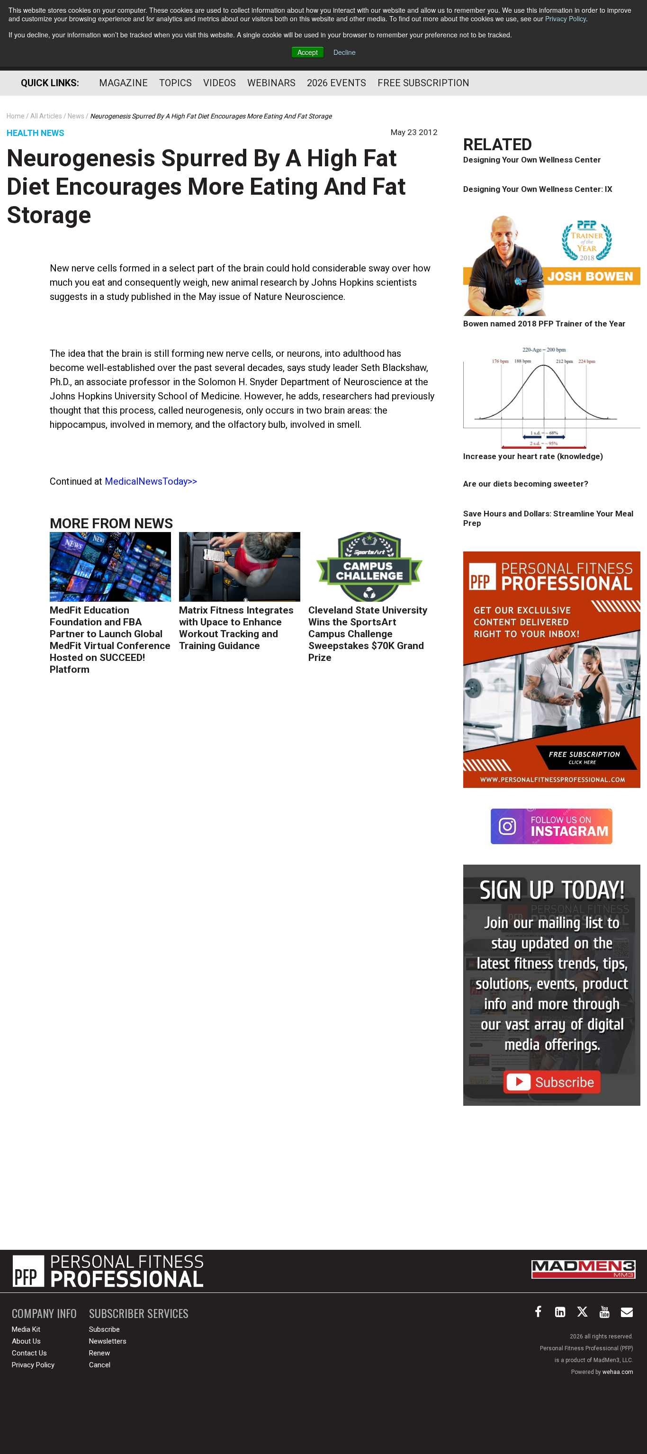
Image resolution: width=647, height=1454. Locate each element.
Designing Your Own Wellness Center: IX (537, 189)
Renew (99, 1353)
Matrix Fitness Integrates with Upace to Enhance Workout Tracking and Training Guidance (236, 628)
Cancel (99, 1365)
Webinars (271, 83)
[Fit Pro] (108, 1271)
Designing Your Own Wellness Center (532, 159)
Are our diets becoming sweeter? (525, 483)
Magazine (123, 83)
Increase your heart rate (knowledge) (533, 456)
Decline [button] (344, 52)
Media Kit (26, 1329)
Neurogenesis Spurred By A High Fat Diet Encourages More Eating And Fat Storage (206, 186)
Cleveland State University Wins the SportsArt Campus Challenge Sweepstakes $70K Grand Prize (368, 634)
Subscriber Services (139, 1313)
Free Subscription (423, 83)
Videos (219, 83)
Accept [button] (307, 52)
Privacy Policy (565, 18)
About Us (26, 1341)
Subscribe (104, 1329)
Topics (175, 83)
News (153, 523)
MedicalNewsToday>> (151, 481)
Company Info (44, 1313)
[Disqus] (243, 829)
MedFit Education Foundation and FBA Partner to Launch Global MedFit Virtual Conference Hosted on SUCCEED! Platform (110, 640)
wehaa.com (617, 1372)
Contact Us (29, 1353)
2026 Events (336, 83)
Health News (35, 133)
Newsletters (107, 1341)
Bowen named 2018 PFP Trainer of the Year (544, 323)
